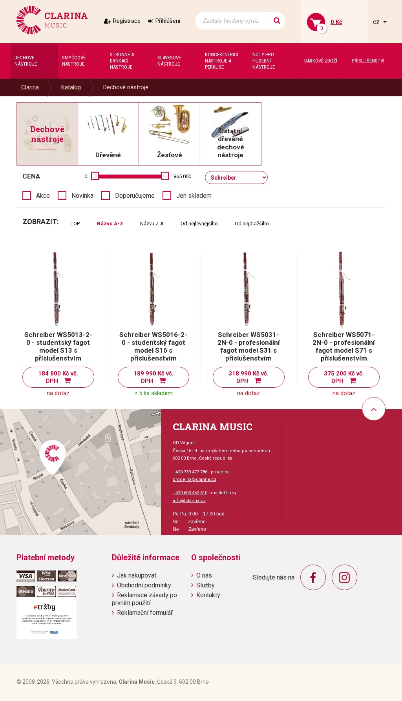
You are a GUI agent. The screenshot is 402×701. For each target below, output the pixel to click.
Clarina (30, 87)
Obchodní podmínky (144, 585)
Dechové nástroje (125, 87)
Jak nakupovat (136, 575)
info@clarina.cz (189, 500)
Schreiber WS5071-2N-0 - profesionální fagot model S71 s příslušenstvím (343, 346)
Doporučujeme (135, 195)
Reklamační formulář (145, 612)
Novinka (82, 195)
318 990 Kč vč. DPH (248, 377)
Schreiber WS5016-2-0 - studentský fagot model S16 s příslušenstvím (153, 346)
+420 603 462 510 (190, 492)
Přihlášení (167, 20)
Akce (43, 195)
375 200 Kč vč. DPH (344, 377)
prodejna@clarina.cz (194, 479)
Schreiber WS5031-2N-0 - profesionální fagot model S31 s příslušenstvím (248, 346)
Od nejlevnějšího (199, 223)
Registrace (127, 20)
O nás (204, 575)
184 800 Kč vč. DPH (58, 377)
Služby (205, 585)
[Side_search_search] (276, 20)
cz (377, 22)
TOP (75, 223)
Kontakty (208, 595)
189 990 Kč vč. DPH (153, 377)
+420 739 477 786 (190, 472)
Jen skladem (194, 195)
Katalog (71, 87)
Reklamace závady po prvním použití (144, 598)
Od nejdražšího (252, 223)
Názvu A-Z (110, 223)
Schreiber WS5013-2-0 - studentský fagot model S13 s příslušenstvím (58, 346)
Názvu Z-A (152, 223)
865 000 (182, 176)
